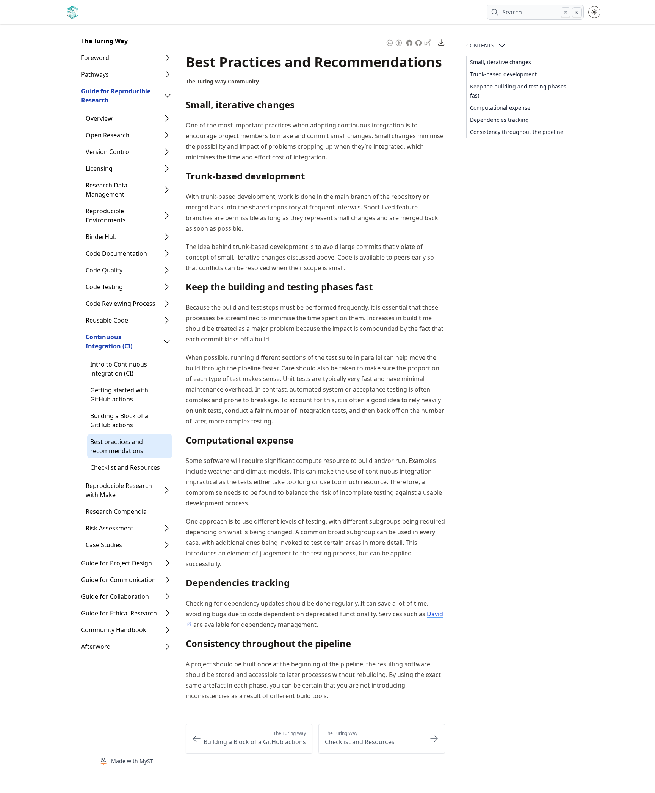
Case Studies (104, 545)
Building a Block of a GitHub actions (119, 420)
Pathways (95, 74)
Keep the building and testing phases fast (518, 91)
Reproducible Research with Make (119, 490)
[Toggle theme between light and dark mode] (594, 12)
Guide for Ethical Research (119, 613)
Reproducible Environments (106, 215)
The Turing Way (104, 41)
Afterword (96, 646)
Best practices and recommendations (116, 446)
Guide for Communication (118, 580)
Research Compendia (116, 511)
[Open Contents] (501, 45)
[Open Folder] (167, 57)
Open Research (108, 135)
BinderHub (101, 237)
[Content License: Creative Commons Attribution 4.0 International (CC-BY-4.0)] (394, 42)
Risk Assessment (109, 528)
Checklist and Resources (125, 467)
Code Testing (104, 287)
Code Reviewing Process (120, 303)
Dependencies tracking (499, 119)
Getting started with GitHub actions (119, 394)
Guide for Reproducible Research (115, 95)
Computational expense (500, 107)
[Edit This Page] (428, 42)
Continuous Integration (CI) (109, 341)
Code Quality (104, 270)
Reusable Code (107, 320)
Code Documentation (116, 253)
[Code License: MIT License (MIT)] (409, 42)
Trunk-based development (503, 74)
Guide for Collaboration (115, 596)
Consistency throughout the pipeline (516, 131)
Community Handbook (113, 630)
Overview (99, 118)
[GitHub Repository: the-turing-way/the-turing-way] (419, 42)
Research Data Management (106, 189)
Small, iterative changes (500, 62)
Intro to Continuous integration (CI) (118, 369)
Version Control (108, 152)
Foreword (95, 57)
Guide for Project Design (116, 563)
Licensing (99, 168)
